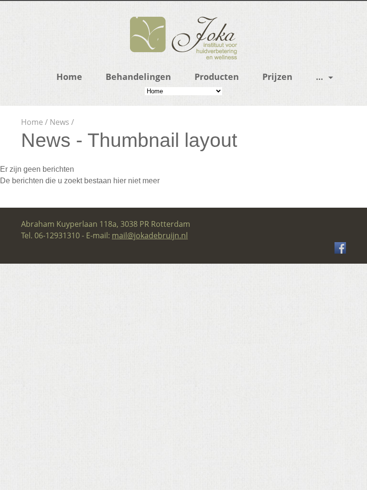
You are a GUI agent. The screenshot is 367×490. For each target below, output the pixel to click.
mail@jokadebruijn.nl (150, 235)
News (59, 122)
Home (69, 76)
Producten (216, 76)
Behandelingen (138, 76)
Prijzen (277, 76)
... (319, 76)
